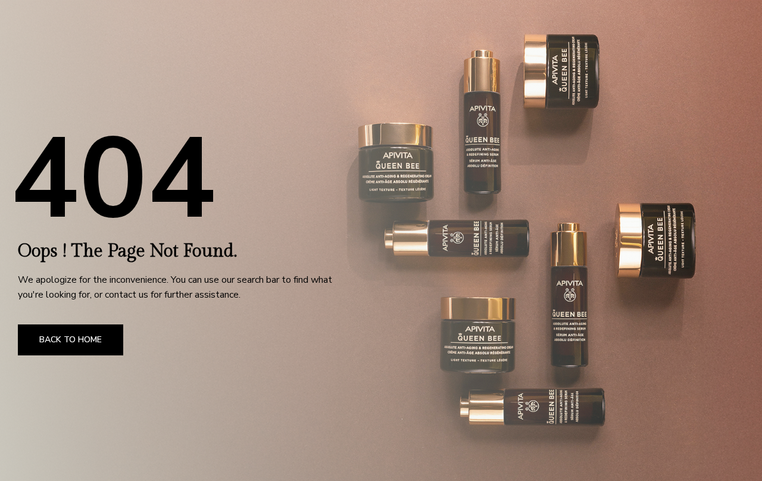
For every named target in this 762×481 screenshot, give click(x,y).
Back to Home (70, 339)
